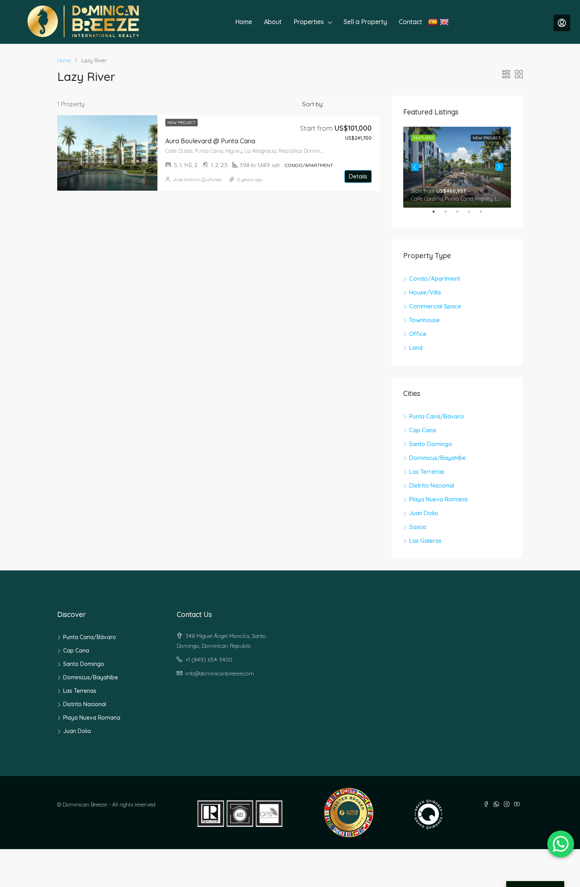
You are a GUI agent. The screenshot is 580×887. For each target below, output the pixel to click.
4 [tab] (473, 215)
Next (499, 167)
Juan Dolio (423, 513)
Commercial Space (435, 306)
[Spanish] (434, 21)
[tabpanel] (457, 167)
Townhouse (424, 320)
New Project (181, 122)
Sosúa (417, 527)
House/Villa (425, 292)
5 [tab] (485, 215)
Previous (415, 167)
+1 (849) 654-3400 (208, 659)
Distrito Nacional (431, 485)
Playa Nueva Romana (438, 499)
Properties (309, 22)
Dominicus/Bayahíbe (437, 457)
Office (418, 334)
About (273, 22)
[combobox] (351, 104)
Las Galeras (425, 540)
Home (243, 22)
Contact (410, 22)
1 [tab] (438, 215)
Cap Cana (422, 430)
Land (416, 347)
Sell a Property (365, 22)
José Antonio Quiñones (197, 179)
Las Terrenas (426, 471)
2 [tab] (449, 215)
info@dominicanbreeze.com (219, 673)
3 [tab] (461, 215)
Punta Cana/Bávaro (436, 416)
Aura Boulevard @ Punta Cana (210, 141)
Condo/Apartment (434, 278)
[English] (445, 21)
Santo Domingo (430, 444)
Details (358, 176)
